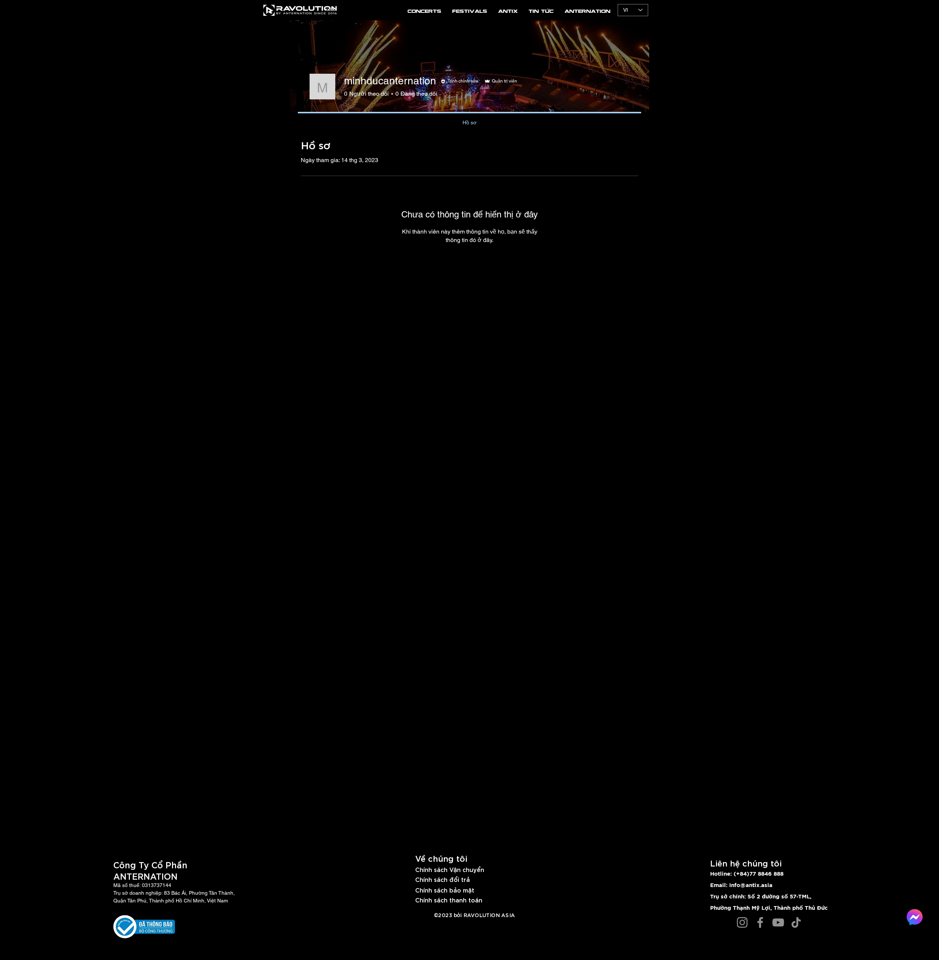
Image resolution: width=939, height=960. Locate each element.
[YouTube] (778, 922)
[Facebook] (760, 922)
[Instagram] (742, 922)
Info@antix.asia (750, 885)
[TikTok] (796, 922)
